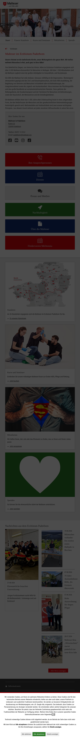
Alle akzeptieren (40, 734)
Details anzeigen (53, 734)
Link (53, 714)
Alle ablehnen (27, 734)
